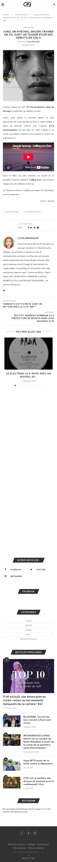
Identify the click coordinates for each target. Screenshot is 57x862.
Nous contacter (36, 847)
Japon (28, 625)
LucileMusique (33, 41)
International (28, 639)
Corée (28, 621)
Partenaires (43, 844)
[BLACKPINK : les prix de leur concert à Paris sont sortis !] (11, 721)
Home (6, 15)
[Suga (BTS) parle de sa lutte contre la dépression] (11, 765)
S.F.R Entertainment (32, 212)
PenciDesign (41, 852)
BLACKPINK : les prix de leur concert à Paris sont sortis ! (37, 720)
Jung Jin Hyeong (12, 212)
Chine (28, 630)
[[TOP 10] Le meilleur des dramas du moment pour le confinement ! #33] (11, 782)
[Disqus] (28, 427)
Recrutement (19, 847)
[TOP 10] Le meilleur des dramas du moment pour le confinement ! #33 (38, 781)
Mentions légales (16, 844)
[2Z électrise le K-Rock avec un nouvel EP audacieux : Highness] (28, 354)
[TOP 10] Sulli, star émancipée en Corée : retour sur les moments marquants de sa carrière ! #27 (24, 700)
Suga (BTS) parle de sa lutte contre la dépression (38, 762)
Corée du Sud (21, 15)
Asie (27, 634)
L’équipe (31, 844)
